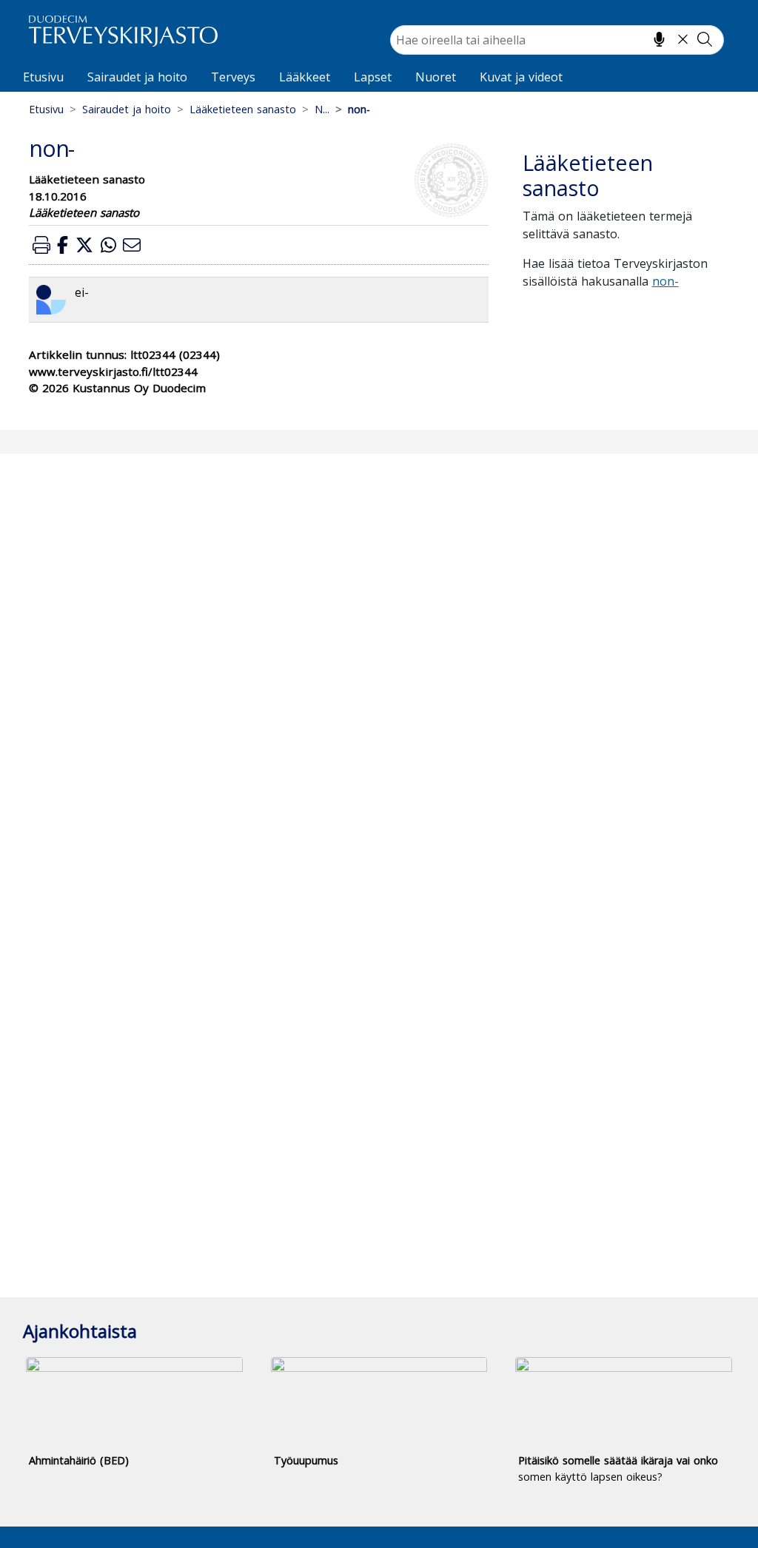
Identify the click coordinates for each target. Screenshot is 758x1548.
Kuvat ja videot (521, 77)
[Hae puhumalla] (659, 39)
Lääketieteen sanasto (243, 109)
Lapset (373, 77)
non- (665, 281)
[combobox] (557, 40)
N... (322, 109)
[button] (41, 244)
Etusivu (43, 77)
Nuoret (435, 77)
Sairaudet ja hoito (137, 77)
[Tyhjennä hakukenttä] (682, 39)
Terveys (233, 77)
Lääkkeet (304, 77)
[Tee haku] (704, 39)
